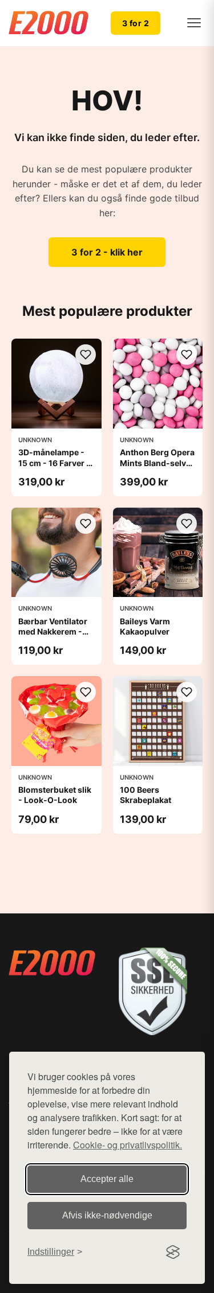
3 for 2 (136, 23)
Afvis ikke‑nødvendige (107, 1215)
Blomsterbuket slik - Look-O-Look (54, 795)
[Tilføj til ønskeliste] (85, 354)
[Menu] (194, 22)
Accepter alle (107, 1179)
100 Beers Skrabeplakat (145, 795)
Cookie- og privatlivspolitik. (127, 1144)
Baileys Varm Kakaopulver (145, 626)
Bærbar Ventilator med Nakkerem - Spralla (52, 631)
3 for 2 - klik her (107, 252)
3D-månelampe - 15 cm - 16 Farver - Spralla (54, 462)
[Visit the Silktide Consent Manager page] (173, 1252)
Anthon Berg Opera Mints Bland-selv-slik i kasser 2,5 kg (157, 462)
